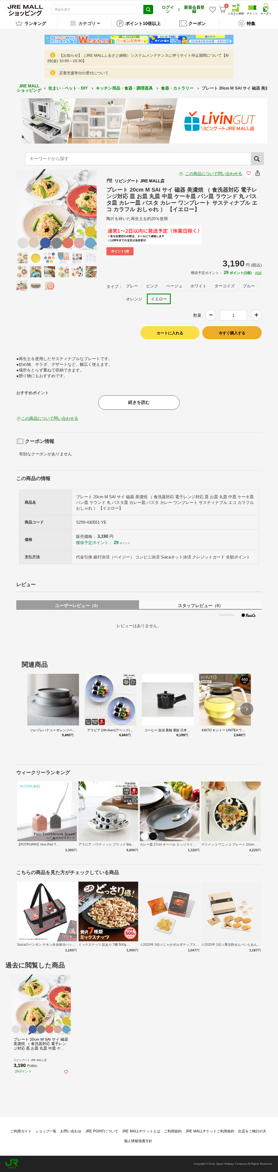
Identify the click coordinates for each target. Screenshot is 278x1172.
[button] (247, 709)
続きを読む (139, 402)
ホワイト (198, 286)
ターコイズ (224, 286)
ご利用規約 (173, 1131)
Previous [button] (37, 209)
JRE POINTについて (101, 1131)
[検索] (257, 158)
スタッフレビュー (200, 605)
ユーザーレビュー (77, 605)
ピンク (152, 286)
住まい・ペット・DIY (68, 88)
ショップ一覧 (45, 1131)
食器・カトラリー (178, 88)
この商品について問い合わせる (213, 173)
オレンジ (134, 299)
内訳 (258, 273)
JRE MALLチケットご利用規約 (209, 1131)
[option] (56, 209)
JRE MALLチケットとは (141, 1131)
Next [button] (76, 209)
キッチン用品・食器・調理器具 (125, 88)
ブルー (249, 286)
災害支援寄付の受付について (84, 73)
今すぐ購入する (232, 333)
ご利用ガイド (20, 1131)
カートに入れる (170, 333)
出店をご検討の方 (252, 1131)
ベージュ (174, 286)
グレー (132, 286)
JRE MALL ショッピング (29, 88)
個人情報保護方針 (138, 1141)
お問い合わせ (70, 1131)
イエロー (159, 299)
